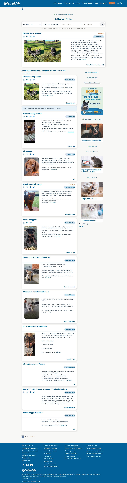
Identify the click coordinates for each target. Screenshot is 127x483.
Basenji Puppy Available (32, 423)
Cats (55, 3)
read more (83, 59)
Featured (101, 33)
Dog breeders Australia (50, 470)
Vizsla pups (27, 151)
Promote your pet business (94, 478)
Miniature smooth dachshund (35, 326)
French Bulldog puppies (32, 113)
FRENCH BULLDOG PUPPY (32, 33)
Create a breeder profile (94, 473)
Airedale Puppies (30, 220)
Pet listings (59, 19)
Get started (103, 3)
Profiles (69, 19)
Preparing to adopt (70, 475)
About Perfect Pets (27, 470)
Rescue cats (47, 480)
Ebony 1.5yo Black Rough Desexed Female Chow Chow (45, 398)
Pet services (76, 3)
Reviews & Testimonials (29, 480)
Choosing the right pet (71, 470)
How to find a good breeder (73, 473)
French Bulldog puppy (32, 77)
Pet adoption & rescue (50, 475)
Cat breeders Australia (50, 473)
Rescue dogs (47, 478)
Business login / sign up (94, 480)
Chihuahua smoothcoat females (36, 257)
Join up (112, 3)
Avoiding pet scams (71, 478)
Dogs (60, 3)
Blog (96, 3)
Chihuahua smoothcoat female (36, 292)
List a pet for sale (92, 470)
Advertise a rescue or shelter (95, 475)
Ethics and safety (87, 3)
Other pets (66, 3)
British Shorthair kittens (32, 184)
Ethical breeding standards (30, 473)
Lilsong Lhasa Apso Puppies (34, 364)
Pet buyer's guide (70, 480)
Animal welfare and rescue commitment (30, 476)
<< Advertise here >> (92, 72)
